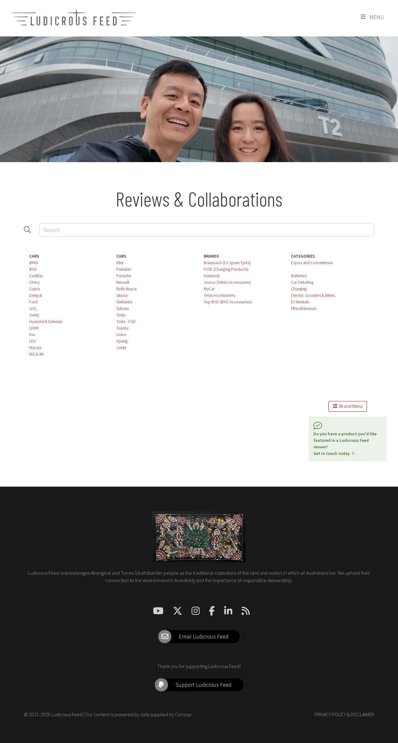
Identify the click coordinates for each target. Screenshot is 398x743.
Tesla (120, 315)
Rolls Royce (126, 289)
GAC (33, 308)
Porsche (123, 275)
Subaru (122, 308)
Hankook (212, 275)
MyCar (209, 289)
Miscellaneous (303, 308)
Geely (34, 315)
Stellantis (124, 302)
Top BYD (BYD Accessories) (228, 302)
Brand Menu (350, 406)
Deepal (35, 295)
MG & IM (36, 354)
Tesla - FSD (126, 321)
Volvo (121, 334)
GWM (34, 328)
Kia (32, 334)
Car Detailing (302, 282)
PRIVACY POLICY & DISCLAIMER (344, 714)
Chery (34, 282)
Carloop (183, 714)
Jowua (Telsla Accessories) (227, 282)
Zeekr (121, 347)
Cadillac (36, 275)
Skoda (121, 295)
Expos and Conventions (312, 262)
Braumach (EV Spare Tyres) (227, 262)
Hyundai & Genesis (45, 321)
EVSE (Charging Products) (226, 269)
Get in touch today (332, 453)
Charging (299, 289)
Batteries (299, 275)
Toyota (122, 328)
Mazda (35, 347)
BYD (33, 269)
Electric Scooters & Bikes (313, 295)
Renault (122, 282)
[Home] (74, 17)
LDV (32, 341)
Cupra (34, 289)
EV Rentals (300, 302)
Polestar (123, 269)
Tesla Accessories (219, 295)
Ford (33, 302)
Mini (119, 262)
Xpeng (121, 341)
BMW (33, 262)
